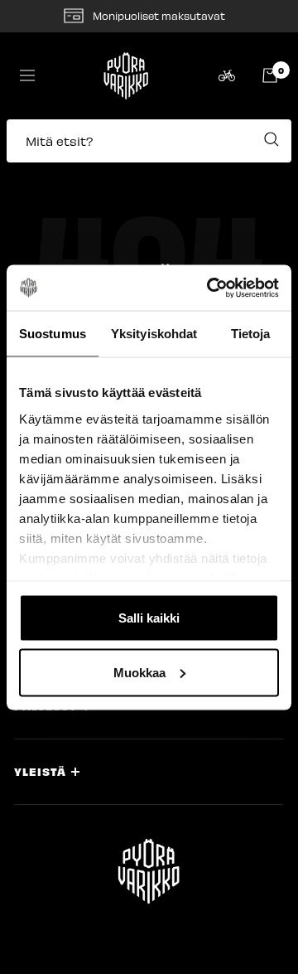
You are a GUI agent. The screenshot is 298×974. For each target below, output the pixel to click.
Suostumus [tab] (52, 334)
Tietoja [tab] (251, 334)
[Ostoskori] (270, 75)
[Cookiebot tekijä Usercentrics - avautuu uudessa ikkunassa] (210, 287)
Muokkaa (139, 672)
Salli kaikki (149, 618)
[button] (149, 149)
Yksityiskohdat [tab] (154, 334)
